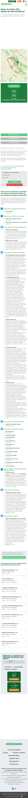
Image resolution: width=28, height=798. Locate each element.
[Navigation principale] (26, 5)
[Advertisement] (14, 33)
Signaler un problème (6, 169)
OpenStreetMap (20, 81)
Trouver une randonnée (14, 750)
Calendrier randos (14, 758)
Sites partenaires (14, 761)
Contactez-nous (14, 764)
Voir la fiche (14, 86)
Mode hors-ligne (14, 142)
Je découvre (14, 181)
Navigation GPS (14, 138)
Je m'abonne (14, 679)
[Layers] (24, 51)
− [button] (2, 53)
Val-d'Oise (22, 14)
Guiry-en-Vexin (4, 16)
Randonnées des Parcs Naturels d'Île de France (15, 100)
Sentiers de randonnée (8, 14)
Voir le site (8, 212)
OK (21, 796)
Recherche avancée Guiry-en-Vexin (15, 557)
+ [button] (2, 51)
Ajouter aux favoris (14, 134)
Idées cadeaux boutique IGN (14, 184)
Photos (7, 425)
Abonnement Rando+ (14, 755)
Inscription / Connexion (19, 752)
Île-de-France (16, 14)
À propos (12, 1)
